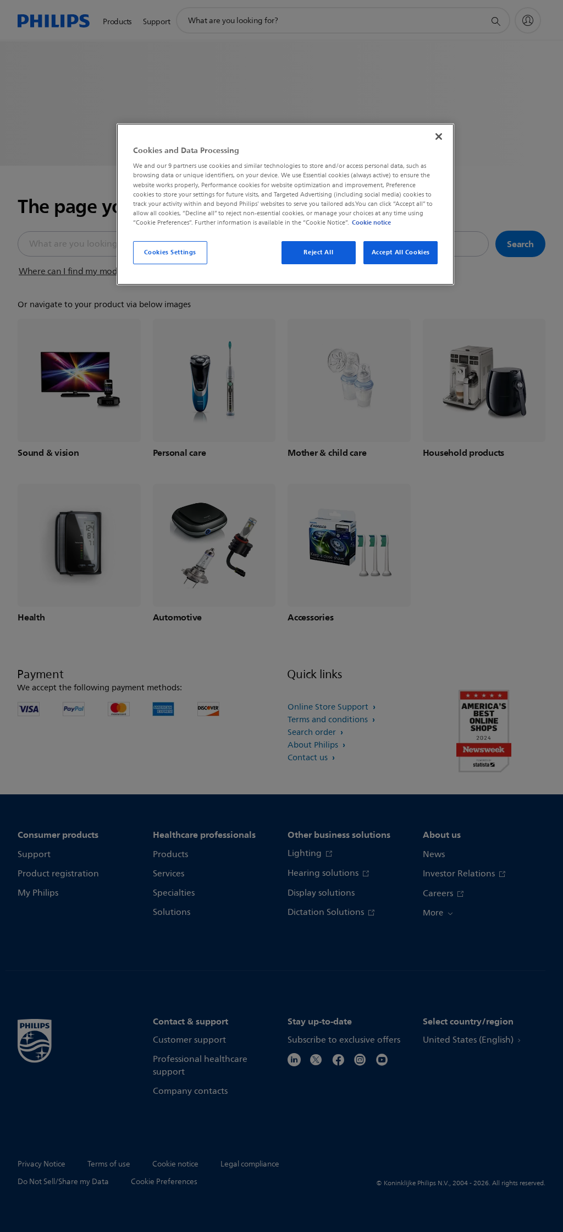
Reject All (318, 252)
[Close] (439, 136)
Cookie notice (371, 222)
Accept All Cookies (401, 252)
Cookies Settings (170, 252)
